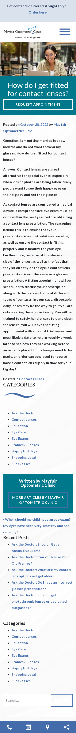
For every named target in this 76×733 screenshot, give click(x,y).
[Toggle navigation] (65, 32)
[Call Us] (9, 727)
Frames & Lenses (25, 445)
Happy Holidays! (25, 451)
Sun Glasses (21, 464)
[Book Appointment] (28, 727)
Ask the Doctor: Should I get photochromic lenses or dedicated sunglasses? (39, 601)
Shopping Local (24, 457)
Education (20, 426)
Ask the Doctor (24, 413)
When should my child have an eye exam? (37, 519)
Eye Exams (20, 438)
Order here (37, 12)
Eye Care (19, 432)
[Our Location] (47, 727)
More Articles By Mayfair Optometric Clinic (38, 499)
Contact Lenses (31, 379)
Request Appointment (38, 104)
